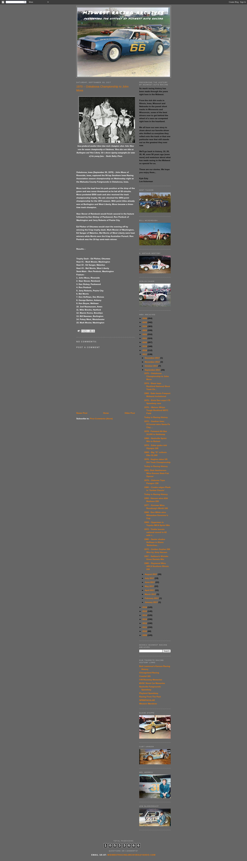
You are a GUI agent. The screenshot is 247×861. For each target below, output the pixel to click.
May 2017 (150, 586)
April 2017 (150, 590)
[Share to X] (88, 331)
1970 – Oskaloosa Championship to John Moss (156, 376)
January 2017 (151, 602)
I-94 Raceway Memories (150, 679)
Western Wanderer (148, 703)
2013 (145, 619)
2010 (145, 631)
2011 (145, 627)
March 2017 (151, 594)
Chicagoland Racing (149, 672)
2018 (145, 350)
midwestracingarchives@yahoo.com (131, 855)
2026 (145, 318)
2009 (145, 635)
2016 (145, 607)
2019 (145, 346)
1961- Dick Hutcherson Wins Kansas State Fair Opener (156, 473)
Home (106, 413)
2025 (145, 322)
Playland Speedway (148, 693)
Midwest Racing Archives (124, 13)
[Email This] (82, 331)
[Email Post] (78, 331)
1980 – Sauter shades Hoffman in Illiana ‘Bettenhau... (154, 542)
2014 (145, 615)
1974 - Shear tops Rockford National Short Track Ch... (157, 386)
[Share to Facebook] (90, 331)
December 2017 (152, 358)
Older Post (130, 413)
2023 (145, 330)
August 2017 (151, 574)
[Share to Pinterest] (93, 331)
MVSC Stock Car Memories (152, 683)
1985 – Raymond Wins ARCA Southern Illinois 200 (156, 566)
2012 (145, 623)
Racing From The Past (150, 696)
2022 (145, 334)
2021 (145, 338)
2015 (145, 611)
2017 (145, 354)
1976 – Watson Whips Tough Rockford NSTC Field (156, 410)
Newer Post (81, 413)
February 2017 (152, 598)
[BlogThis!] (85, 331)
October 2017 (151, 366)
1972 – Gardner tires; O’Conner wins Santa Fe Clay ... (157, 424)
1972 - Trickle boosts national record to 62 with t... (155, 532)
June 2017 (150, 582)
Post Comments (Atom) (101, 418)
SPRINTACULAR (147, 700)
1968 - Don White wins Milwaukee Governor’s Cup (156, 515)
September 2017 (153, 370)
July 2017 (150, 578)
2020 (145, 342)
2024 (145, 326)
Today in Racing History (156, 417)
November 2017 (152, 362)
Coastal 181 (145, 676)
